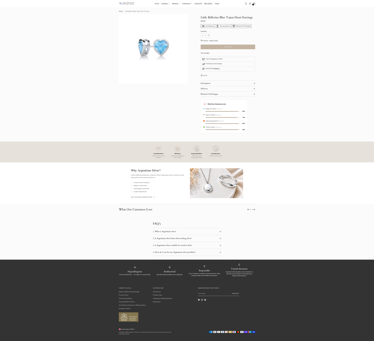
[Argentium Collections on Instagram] (202, 300)
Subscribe (235, 293)
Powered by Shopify (124, 334)
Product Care (157, 295)
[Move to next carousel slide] (253, 209)
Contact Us (157, 292)
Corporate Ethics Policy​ (127, 302)
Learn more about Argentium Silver (141, 197)
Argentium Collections (134, 332)
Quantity (204, 31)
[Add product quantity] (208, 35)
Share (205, 75)
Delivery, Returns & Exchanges (129, 292)
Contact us (216, 68)
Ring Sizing (156, 302)
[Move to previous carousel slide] (249, 209)
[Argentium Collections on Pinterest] (205, 300)
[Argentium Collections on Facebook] (199, 300)
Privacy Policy (123, 295)
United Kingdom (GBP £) (127, 329)
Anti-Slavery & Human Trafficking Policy (132, 305)
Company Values (124, 308)
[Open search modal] (246, 4)
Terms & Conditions (125, 298)
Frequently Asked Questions (162, 298)
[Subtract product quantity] (202, 35)
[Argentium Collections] (126, 3)
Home (121, 11)
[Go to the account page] (250, 4)
